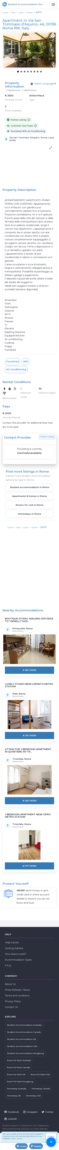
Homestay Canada (41, 1088)
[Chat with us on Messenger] (51, 1142)
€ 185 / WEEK (29, 670)
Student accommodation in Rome (29, 487)
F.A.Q (8, 965)
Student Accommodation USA (22, 1046)
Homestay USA (33, 1095)
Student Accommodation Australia (24, 1025)
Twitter (49, 1112)
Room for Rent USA (40, 1074)
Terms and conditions (17, 995)
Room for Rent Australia (19, 1060)
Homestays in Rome (29, 513)
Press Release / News (17, 989)
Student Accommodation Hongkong (25, 1053)
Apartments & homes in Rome (29, 496)
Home (5, 12)
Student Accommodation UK (21, 1039)
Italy (13, 12)
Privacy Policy (13, 1001)
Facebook (13, 1112)
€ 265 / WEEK (30, 800)
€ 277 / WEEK (29, 866)
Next (51, 50)
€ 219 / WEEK (29, 735)
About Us (10, 984)
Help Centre (12, 942)
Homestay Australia (16, 1088)
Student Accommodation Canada (24, 1032)
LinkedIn (12, 1118)
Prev (7, 50)
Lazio (21, 12)
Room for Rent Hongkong (20, 1081)
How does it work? (15, 954)
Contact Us (11, 1007)
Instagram (32, 1112)
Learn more (16, 1138)
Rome (29, 12)
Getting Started (14, 948)
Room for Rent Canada (18, 1067)
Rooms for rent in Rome (29, 505)
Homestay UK (14, 1095)
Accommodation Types (18, 959)
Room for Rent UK (16, 1074)
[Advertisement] (29, 563)
